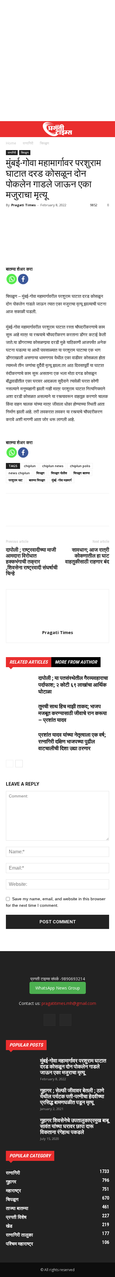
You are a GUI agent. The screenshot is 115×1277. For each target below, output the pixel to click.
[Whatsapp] (11, 279)
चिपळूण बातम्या (81, 473)
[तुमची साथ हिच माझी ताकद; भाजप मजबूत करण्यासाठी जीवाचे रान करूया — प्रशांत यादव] (20, 713)
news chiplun (19, 473)
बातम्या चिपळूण (37, 480)
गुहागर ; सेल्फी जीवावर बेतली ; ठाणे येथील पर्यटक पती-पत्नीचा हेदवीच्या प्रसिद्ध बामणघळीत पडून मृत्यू (72, 1096)
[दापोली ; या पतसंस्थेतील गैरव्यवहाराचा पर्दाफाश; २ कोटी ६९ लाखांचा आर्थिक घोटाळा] (20, 685)
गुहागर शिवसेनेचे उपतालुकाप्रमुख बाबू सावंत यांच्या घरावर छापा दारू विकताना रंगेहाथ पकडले (74, 1126)
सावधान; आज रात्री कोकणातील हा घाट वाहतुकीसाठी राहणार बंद (87, 556)
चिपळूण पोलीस (59, 473)
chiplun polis (80, 466)
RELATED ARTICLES (28, 662)
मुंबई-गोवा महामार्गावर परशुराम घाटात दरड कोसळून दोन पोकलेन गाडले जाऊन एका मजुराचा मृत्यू (73, 1066)
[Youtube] (65, 1020)
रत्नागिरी (28, 143)
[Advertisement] (57, 60)
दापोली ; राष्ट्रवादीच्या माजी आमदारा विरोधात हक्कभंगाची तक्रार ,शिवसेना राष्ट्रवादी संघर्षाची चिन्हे (32, 561)
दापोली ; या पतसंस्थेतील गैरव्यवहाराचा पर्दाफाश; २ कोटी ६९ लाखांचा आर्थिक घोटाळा (73, 685)
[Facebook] (23, 279)
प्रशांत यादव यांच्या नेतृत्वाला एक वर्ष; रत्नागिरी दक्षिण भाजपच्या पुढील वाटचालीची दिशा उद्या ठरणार (72, 741)
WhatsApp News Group (57, 988)
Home (11, 143)
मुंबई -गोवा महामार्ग (62, 480)
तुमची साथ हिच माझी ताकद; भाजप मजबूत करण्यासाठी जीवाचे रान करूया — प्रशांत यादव (72, 713)
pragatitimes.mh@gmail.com (69, 1003)
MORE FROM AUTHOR (76, 662)
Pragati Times (23, 205)
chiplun (30, 466)
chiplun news (52, 466)
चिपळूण (44, 143)
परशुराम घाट (15, 480)
